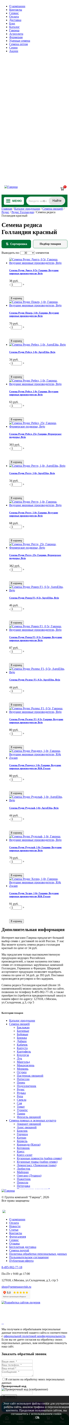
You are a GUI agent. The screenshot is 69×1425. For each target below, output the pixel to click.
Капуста (22, 1048)
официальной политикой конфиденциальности (34, 1336)
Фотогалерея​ (17, 1236)
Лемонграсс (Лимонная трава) (36, 1165)
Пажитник (24, 1179)
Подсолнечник (26, 1086)
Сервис (14, 13)
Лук (19, 1058)
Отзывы (14, 1243)
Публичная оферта (21, 1260)
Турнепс (22, 1110)
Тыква (21, 1113)
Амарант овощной (29, 1123)
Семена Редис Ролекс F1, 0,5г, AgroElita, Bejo (34, 679)
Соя (19, 1103)
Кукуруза (23, 1055)
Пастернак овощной (30, 1075)
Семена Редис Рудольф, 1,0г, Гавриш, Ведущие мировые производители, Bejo (35, 849)
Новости (15, 1226)
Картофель (24, 1051)
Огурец (22, 1072)
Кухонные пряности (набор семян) (39, 1158)
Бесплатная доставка (22, 1247)
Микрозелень (25, 1065)
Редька (21, 1092)
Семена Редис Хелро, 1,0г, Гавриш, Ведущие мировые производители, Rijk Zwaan (34, 895)
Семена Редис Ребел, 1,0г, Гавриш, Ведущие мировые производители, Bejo (33, 393)
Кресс (21, 1151)
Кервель (22, 1141)
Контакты (15, 9)
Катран (21, 1137)
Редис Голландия (23, 212)
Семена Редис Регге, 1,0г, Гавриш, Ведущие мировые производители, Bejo (33, 514)
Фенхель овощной (29, 1117)
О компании (17, 6)
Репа (20, 1096)
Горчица (22, 1134)
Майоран (23, 1172)
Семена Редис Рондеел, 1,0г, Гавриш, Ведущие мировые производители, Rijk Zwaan (35, 767)
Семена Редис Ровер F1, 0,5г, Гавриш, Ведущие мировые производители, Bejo (35, 639)
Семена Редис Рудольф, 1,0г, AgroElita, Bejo (34, 807)
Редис (5, 212)
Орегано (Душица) (29, 1175)
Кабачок (22, 1044)
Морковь (22, 1068)
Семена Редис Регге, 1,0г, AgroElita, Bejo (32, 473)
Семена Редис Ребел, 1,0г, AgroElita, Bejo (32, 352)
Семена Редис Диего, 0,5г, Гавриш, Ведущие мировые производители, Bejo (34, 272)
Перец (21, 1082)
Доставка (15, 20)
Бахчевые (23, 1030)
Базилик (22, 1130)
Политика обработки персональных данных (38, 1253)
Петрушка (23, 1186)
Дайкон (22, 1041)
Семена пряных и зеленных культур (32, 1120)
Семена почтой (19, 1250)
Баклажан (23, 1027)
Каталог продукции (27, 208)
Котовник (23, 1148)
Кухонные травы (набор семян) (37, 1161)
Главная (7, 208)
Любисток (23, 1168)
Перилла (22, 1182)
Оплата (14, 16)
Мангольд (23, 1061)
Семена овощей (52, 208)
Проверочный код (14, 1386)
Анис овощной (27, 1127)
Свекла (21, 1099)
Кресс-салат (24, 1154)
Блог (12, 23)
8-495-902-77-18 (12, 1267)
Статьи (13, 1229)
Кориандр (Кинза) (28, 1144)
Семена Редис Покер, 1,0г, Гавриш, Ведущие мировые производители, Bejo (34, 314)
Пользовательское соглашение (29, 1257)
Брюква (22, 1037)
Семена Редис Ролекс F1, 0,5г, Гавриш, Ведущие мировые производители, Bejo (36, 721)
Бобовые (22, 1034)
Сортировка (16, 244)
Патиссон (23, 1079)
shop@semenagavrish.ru (16, 1286)
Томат (21, 1106)
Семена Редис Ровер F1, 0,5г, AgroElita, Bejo (34, 597)
